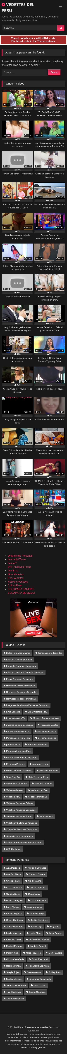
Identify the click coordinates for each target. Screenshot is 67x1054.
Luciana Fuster (13, 939)
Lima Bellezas (13, 711)
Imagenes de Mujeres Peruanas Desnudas (27, 705)
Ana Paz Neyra (13, 874)
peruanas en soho (47, 738)
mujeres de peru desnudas (19, 725)
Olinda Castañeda (15, 959)
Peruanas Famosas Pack (18, 751)
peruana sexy (13, 744)
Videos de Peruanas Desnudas (21, 829)
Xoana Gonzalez (37, 992)
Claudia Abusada (38, 887)
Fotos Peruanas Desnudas (19, 679)
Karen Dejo (36, 926)
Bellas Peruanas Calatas (18, 653)
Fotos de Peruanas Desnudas (21, 666)
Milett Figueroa (33, 953)
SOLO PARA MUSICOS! (21, 593)
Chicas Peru (15, 585)
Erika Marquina (34, 907)
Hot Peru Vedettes (18, 581)
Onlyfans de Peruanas (20, 555)
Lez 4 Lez (13, 570)
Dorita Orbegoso (14, 900)
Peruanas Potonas (15, 764)
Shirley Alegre (34, 972)
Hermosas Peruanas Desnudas (21, 692)
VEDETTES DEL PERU (18, 7)
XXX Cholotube (13, 849)
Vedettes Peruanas (37, 796)
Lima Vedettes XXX (15, 718)
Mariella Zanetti (38, 946)
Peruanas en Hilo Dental (18, 738)
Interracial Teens (17, 559)
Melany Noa (12, 953)
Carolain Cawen (37, 874)
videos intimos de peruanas (19, 836)
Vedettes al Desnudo (16, 783)
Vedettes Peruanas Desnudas (21, 810)
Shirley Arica (54, 972)
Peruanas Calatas (49, 725)
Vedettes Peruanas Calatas (19, 803)
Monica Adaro (55, 953)
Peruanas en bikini (46, 731)
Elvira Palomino (38, 900)
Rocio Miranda (13, 966)
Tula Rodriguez (13, 992)
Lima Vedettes (16, 574)
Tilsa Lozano (40, 985)
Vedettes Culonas (43, 783)
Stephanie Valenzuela (40, 979)
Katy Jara (54, 926)
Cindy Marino (34, 881)
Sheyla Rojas (12, 972)
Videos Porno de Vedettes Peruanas (24, 842)
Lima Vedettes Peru (37, 711)
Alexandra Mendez (37, 868)
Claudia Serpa (13, 894)
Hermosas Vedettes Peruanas (21, 699)
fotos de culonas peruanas (19, 659)
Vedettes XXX (46, 816)
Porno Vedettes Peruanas (18, 770)
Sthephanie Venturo (16, 985)
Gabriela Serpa (37, 913)
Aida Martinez (13, 868)
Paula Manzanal (40, 959)
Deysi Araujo (34, 894)
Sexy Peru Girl (13, 777)
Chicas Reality (13, 881)
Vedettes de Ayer (14, 790)
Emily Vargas (12, 907)
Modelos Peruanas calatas (46, 718)
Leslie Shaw (35, 933)
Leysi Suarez (55, 933)
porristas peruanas (48, 770)
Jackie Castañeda (39, 920)
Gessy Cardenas (14, 920)
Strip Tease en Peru (38, 777)
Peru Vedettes (15, 578)
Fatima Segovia (14, 913)
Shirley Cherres (14, 979)
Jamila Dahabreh (14, 926)
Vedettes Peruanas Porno (18, 816)
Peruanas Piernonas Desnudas (21, 757)
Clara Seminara (14, 887)
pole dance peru (40, 764)
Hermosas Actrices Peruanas (20, 685)
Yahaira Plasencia (15, 998)
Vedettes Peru (13, 796)
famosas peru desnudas (50, 653)
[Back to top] (57, 1045)
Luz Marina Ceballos (39, 939)
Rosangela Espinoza (39, 966)
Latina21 (12, 563)
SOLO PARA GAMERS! (21, 589)
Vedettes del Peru (39, 790)
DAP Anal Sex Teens (19, 567)
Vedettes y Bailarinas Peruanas (21, 823)
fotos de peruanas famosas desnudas (24, 672)
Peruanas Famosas (37, 744)
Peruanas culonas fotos (17, 731)
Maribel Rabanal (14, 946)
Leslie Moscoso (14, 933)
